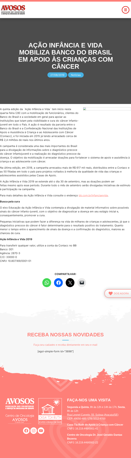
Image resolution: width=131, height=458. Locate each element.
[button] (78, 10)
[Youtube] (41, 430)
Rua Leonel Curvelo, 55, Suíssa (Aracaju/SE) (92, 414)
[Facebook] (26, 430)
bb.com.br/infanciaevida (93, 195)
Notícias (76, 75)
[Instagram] (33, 430)
